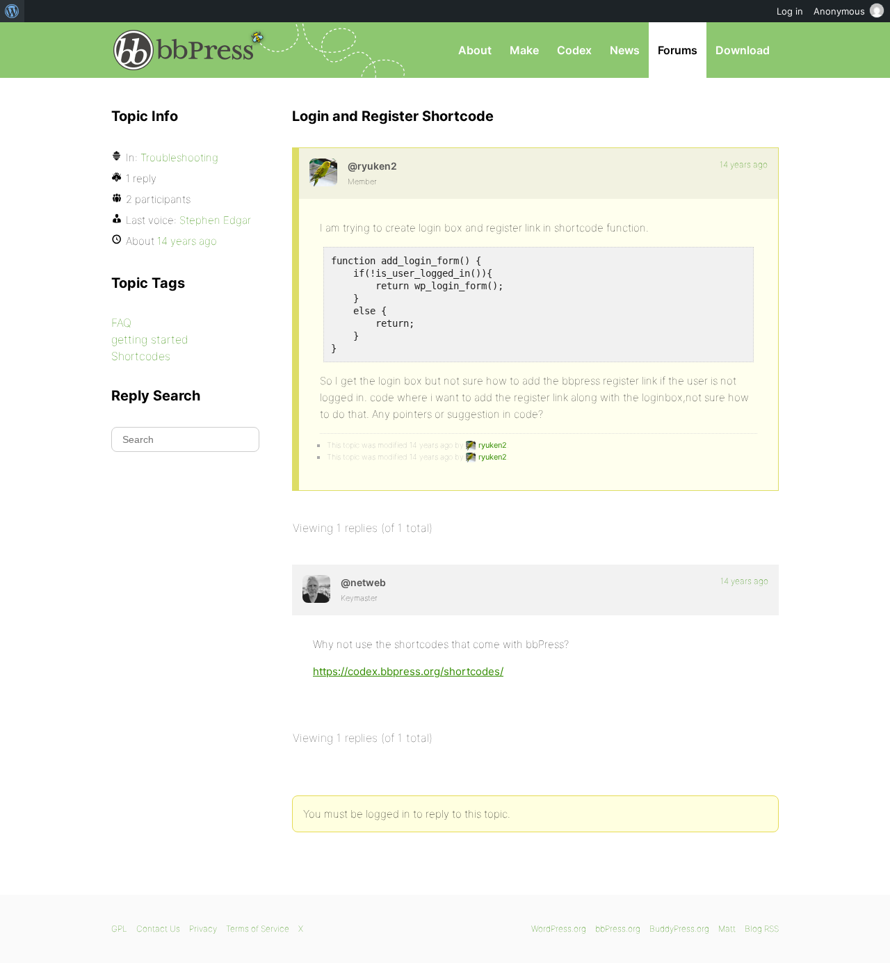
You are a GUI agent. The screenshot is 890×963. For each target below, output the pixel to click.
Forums (677, 50)
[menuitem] (12, 11)
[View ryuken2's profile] (323, 172)
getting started (149, 339)
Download (742, 50)
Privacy (203, 928)
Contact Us (158, 928)
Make (524, 50)
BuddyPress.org (679, 928)
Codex (574, 50)
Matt (727, 928)
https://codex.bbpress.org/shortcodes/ (408, 671)
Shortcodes (140, 356)
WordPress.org (558, 928)
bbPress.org (183, 50)
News (625, 50)
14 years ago (744, 164)
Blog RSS (762, 928)
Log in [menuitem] (790, 11)
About (475, 50)
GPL (119, 928)
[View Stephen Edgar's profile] (316, 589)
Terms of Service (257, 928)
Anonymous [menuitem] (839, 11)
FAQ (121, 323)
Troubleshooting (179, 157)
